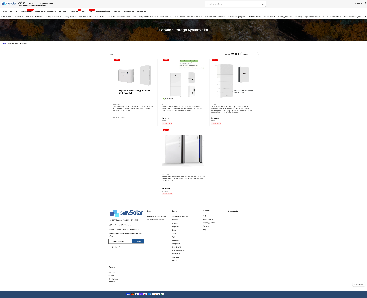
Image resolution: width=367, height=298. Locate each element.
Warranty (206, 226)
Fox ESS (213, 104)
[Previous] (1, 17)
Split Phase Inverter (85, 17)
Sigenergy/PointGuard (180, 216)
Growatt (165, 104)
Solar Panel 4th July (254, 17)
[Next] (365, 17)
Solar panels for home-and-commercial (188, 17)
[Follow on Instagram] (112, 247)
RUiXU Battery (177, 254)
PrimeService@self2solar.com (34, 6)
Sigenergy (299, 17)
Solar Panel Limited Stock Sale (215, 17)
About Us (111, 272)
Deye (174, 230)
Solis (134, 17)
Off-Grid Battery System (155, 220)
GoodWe (175, 240)
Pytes (174, 237)
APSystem (176, 244)
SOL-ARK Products (270, 17)
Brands (117, 11)
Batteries (75, 11)
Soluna (174, 261)
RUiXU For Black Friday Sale (352, 17)
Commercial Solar (103, 11)
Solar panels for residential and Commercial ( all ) (155, 17)
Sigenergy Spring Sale (285, 17)
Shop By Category (10, 11)
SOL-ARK (175, 257)
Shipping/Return (209, 223)
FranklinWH (165, 174)
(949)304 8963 (47, 4)
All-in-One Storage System (156, 216)
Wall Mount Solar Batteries (34, 17)
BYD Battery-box (178, 250)
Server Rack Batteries (334, 17)
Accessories (129, 11)
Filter (112, 54)
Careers (111, 276)
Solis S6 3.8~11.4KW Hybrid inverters (119, 17)
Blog (204, 229)
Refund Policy (208, 219)
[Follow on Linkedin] (116, 247)
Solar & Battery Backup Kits (45, 11)
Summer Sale (27, 11)
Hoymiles (175, 227)
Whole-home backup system (13, 17)
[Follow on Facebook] (109, 247)
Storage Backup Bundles (54, 17)
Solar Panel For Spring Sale (236, 17)
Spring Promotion (71, 17)
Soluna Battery (100, 17)
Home (4, 44)
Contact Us (141, 11)
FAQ (204, 216)
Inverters (62, 11)
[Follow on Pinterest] (119, 247)
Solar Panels (88, 11)
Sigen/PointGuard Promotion (314, 17)
